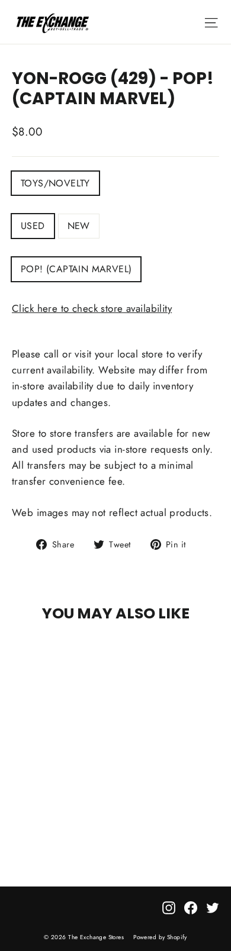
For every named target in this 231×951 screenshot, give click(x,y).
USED (33, 226)
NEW (79, 226)
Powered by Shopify (160, 937)
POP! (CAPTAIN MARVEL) (76, 269)
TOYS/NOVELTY (55, 183)
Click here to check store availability (92, 308)
